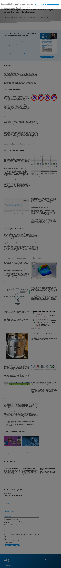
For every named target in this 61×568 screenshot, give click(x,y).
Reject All (50, 4)
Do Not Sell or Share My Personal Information (40, 4)
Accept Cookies (56, 4)
